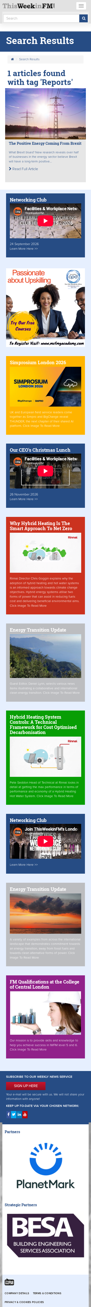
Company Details (17, 1293)
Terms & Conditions (47, 1293)
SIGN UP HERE (26, 1086)
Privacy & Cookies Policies (24, 1302)
